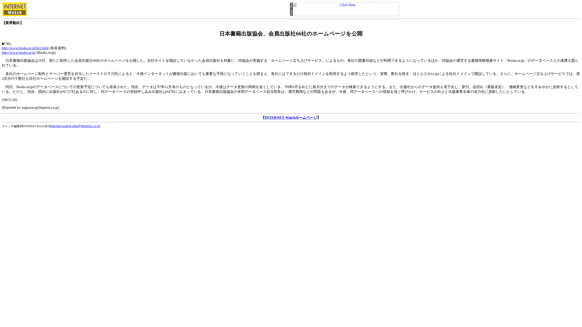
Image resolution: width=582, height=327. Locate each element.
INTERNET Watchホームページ (291, 117)
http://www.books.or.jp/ (19, 52)
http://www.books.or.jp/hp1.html (25, 48)
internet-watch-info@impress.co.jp (75, 126)
